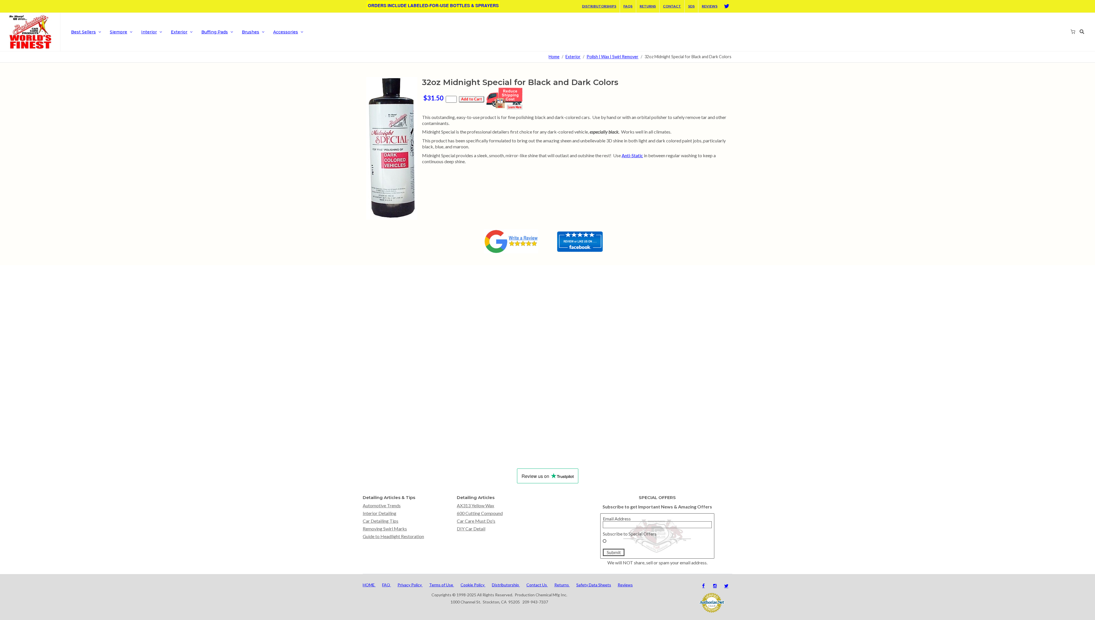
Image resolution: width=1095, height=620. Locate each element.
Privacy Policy (410, 584)
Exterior (573, 56)
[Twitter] (726, 6)
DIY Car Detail (471, 528)
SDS (691, 6)
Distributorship (506, 584)
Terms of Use (441, 584)
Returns (648, 6)
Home (554, 56)
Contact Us (537, 584)
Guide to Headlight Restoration (393, 536)
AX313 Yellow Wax (475, 505)
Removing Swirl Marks (385, 528)
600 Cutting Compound (480, 513)
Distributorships (599, 6)
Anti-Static (632, 155)
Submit (614, 552)
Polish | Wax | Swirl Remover (612, 56)
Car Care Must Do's (476, 521)
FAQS (627, 6)
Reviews (709, 6)
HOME (369, 584)
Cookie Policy (473, 584)
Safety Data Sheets (593, 584)
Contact (672, 6)
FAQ (386, 584)
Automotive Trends (382, 505)
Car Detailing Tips (380, 521)
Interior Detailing (379, 513)
